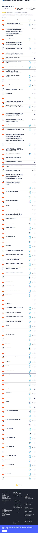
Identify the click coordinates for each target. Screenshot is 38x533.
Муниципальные (30, 15)
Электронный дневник (16, 509)
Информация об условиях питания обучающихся (18, 508)
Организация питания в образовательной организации (29, 504)
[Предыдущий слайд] (2, 8)
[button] (33, 0)
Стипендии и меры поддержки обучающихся (29, 513)
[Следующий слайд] (35, 8)
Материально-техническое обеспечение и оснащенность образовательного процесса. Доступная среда (29, 511)
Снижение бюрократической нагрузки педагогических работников (6, 513)
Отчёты (7, 15)
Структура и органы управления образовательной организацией (29, 509)
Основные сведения (27, 497)
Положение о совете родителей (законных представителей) (8, 9)
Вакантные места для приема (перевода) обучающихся (29, 498)
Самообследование (24, 12)
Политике (7, 528)
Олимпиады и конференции (17, 521)
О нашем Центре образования (6, 491)
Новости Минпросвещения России (7, 510)
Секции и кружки (15, 520)
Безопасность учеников (16, 495)
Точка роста (17, 15)
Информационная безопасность (17, 496)
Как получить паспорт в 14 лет (17, 505)
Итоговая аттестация (5, 497)
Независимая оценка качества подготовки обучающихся (29, 523)
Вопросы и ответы (27, 516)
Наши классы (4, 495)
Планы (4, 15)
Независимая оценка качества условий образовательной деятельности (29, 521)
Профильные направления (6, 494)
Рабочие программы (12, 15)
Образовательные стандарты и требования (29, 503)
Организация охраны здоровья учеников (17, 499)
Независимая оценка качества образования (29, 519)
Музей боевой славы (5, 503)
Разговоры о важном (16, 523)
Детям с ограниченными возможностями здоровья (17, 501)
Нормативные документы (17, 12)
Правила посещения (16, 494)
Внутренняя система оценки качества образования (6, 502)
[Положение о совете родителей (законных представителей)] (4, 8)
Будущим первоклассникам (17, 493)
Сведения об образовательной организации (29, 496)
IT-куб (26, 15)
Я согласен (4, 531)
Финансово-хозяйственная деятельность (28, 507)
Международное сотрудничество (29, 514)
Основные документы (10, 12)
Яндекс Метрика (17, 526)
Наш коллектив (4, 493)
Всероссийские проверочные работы (6, 498)
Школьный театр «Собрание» (17, 506)
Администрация (4, 492)
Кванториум (22, 15)
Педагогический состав (28, 515)
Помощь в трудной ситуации (17, 502)
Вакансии (3, 515)
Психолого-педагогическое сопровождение (28, 494)
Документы (4, 12)
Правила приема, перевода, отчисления (17, 492)
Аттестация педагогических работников (6, 509)
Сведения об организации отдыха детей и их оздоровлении (18, 504)
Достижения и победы (5, 496)
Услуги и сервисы (15, 522)
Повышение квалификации (6, 511)
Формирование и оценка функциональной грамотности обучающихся (6, 501)
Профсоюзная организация (6, 514)
